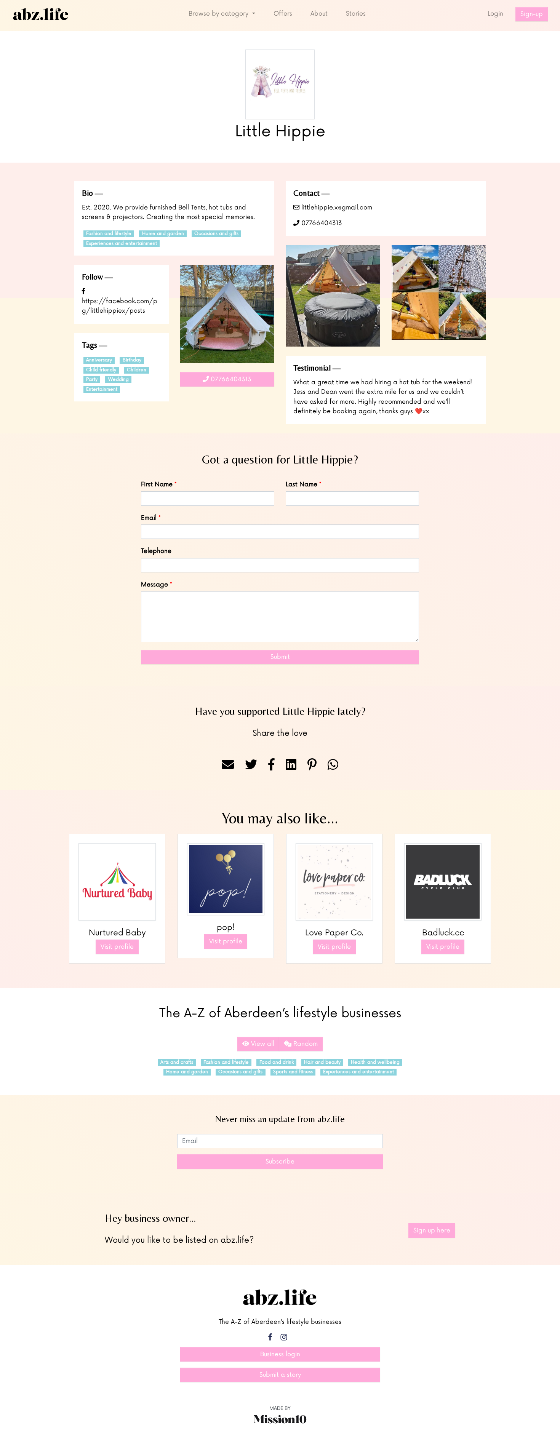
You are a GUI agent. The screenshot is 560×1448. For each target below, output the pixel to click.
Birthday (132, 360)
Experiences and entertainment (121, 243)
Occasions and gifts (216, 234)
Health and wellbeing (375, 1062)
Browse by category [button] (219, 14)
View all (261, 1044)
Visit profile (117, 947)
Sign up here (431, 1230)
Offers (283, 14)
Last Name (301, 484)
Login (495, 14)
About (319, 14)
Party (92, 379)
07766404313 (320, 223)
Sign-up (531, 14)
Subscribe (280, 1161)
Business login (280, 1354)
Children (136, 370)
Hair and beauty (322, 1062)
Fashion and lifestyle (108, 234)
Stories (356, 14)
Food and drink (276, 1062)
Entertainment (101, 389)
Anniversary (99, 360)
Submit (280, 657)
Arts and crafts (176, 1062)
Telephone (156, 551)
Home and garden (163, 234)
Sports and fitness (293, 1072)
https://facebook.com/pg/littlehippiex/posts (119, 306)
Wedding (118, 379)
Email (149, 518)
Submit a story (280, 1375)
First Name (157, 484)
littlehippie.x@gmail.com (335, 207)
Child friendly (101, 370)
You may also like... (280, 818)
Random (304, 1044)
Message (154, 584)
